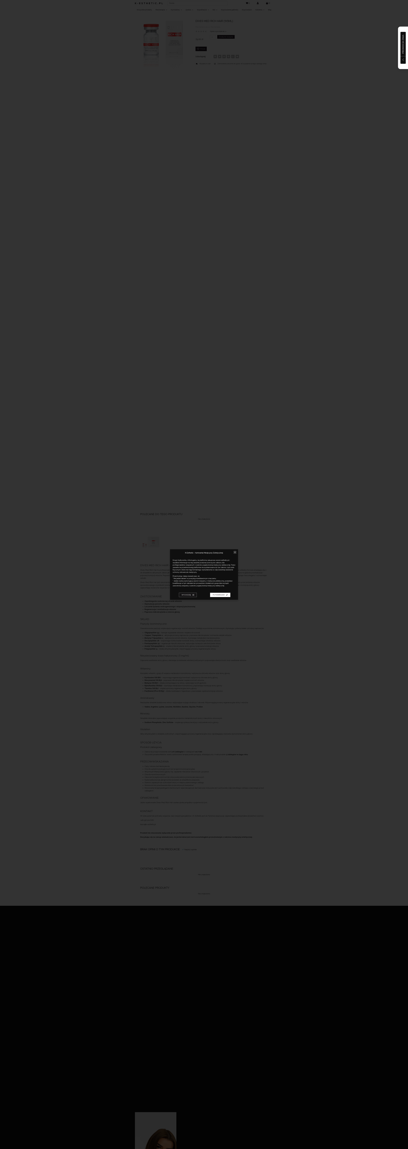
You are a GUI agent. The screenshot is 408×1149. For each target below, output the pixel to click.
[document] (204, 574)
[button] (235, 552)
